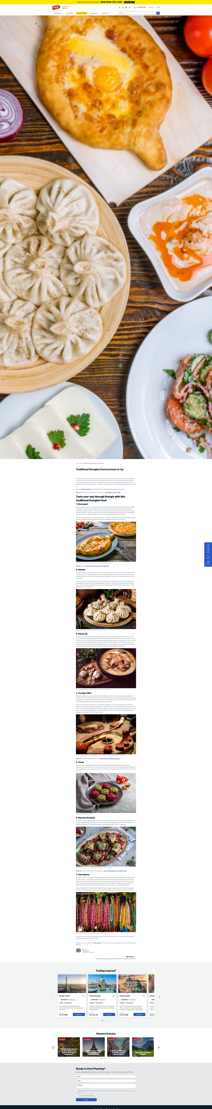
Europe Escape (94, 996)
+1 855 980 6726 (140, 7)
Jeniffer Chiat (85, 950)
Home (77, 463)
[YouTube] (129, 7)
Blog (81, 463)
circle (102, 1020)
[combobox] (137, 13)
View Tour (79, 1014)
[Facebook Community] (123, 7)
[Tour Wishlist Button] (83, 995)
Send (86, 1099)
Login (158, 7)
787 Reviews (102, 999)
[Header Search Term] (158, 13)
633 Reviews (72, 999)
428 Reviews (132, 999)
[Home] (56, 7)
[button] (52, 997)
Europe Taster (64, 996)
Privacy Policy (90, 1095)
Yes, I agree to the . (86, 1095)
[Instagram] (126, 7)
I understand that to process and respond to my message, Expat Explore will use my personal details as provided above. (106, 1091)
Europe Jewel (125, 996)
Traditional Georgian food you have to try (93, 463)
